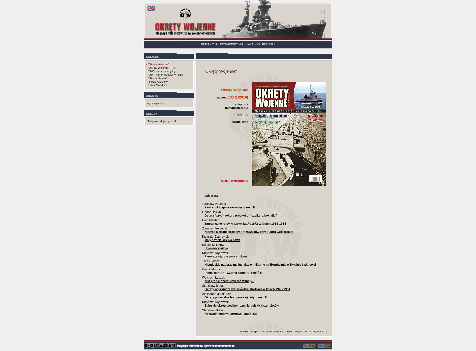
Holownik (216, 248)
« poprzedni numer (273, 331)
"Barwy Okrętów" (158, 81)
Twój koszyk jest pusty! (162, 121)
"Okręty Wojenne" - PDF (162, 67)
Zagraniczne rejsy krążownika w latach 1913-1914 (245, 223)
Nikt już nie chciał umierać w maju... (229, 281)
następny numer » (316, 331)
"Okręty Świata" (157, 78)
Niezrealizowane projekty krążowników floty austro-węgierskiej (249, 232)
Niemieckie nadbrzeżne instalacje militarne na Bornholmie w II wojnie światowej (260, 264)
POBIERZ (268, 44)
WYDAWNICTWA (231, 44)
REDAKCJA (209, 44)
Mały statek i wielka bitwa (222, 240)
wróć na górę (295, 331)
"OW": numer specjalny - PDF (166, 74)
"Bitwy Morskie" (157, 85)
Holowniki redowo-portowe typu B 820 (231, 314)
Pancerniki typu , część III (230, 207)
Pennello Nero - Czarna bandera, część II (233, 273)
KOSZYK (151, 113)
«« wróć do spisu (249, 331)
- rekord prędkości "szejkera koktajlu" (241, 215)
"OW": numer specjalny (162, 71)
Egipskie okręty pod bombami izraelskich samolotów (242, 305)
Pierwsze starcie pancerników (226, 256)
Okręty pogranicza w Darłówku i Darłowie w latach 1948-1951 (247, 289)
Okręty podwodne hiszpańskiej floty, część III (236, 297)
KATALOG (253, 44)
